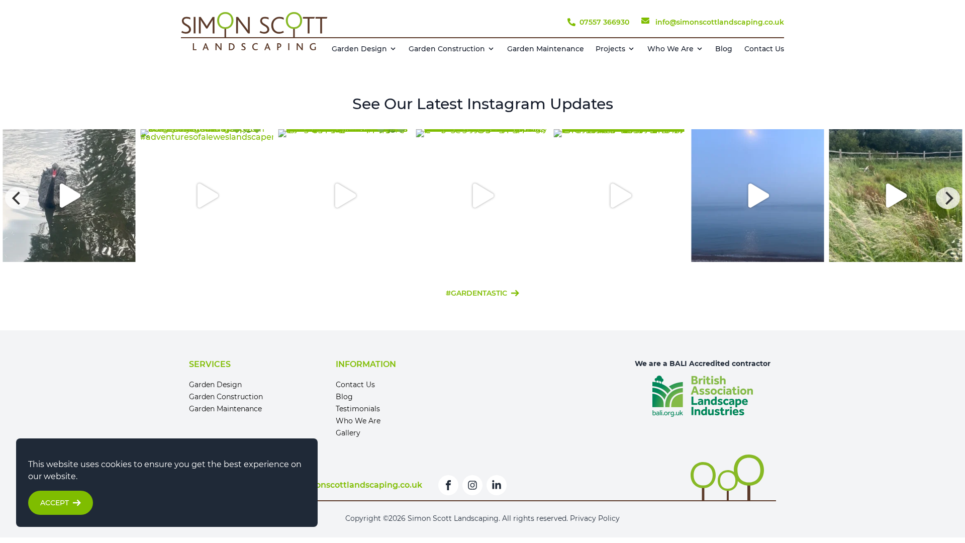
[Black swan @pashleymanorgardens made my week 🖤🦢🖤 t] (69, 195)
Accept (54, 502)
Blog (723, 48)
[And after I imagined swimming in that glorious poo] (482, 195)
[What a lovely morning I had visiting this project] (620, 195)
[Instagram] (472, 485)
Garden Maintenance (545, 48)
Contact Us (764, 48)
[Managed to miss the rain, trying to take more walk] (895, 195)
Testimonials (358, 408)
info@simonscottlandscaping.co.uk (349, 485)
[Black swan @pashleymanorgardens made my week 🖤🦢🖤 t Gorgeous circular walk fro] (482, 198)
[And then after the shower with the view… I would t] (344, 195)
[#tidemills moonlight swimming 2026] (758, 195)
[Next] (948, 198)
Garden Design (359, 48)
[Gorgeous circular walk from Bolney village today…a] (206, 195)
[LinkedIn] (497, 485)
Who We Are (670, 48)
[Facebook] (448, 485)
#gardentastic (476, 293)
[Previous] (17, 198)
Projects (610, 48)
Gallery (348, 432)
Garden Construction (447, 48)
